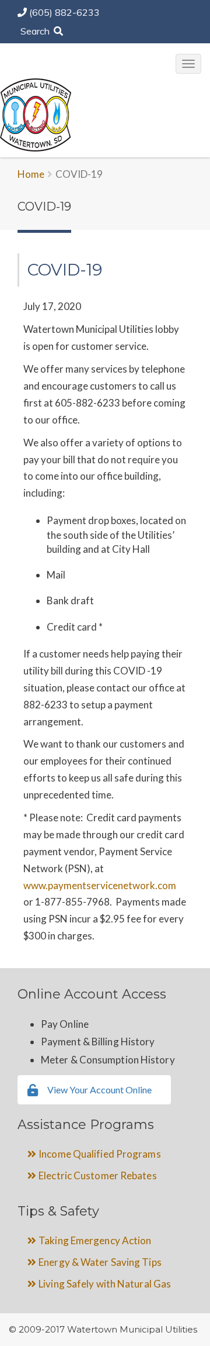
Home (31, 174)
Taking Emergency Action (94, 1240)
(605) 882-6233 (64, 12)
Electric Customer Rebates (97, 1175)
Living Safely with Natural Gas (104, 1284)
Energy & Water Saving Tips (100, 1262)
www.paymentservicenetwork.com (99, 885)
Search (36, 31)
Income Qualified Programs (99, 1154)
